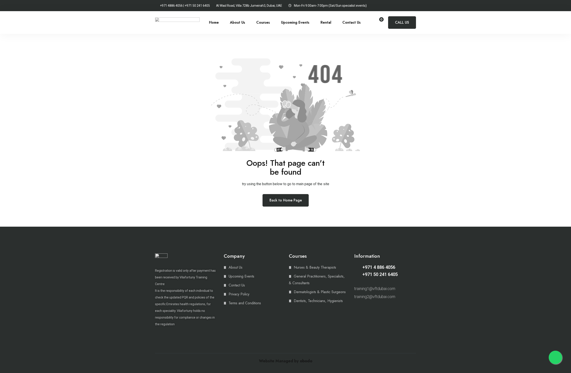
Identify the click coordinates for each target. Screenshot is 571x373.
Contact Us (351, 22)
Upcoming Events (295, 22)
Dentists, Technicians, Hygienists (318, 300)
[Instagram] (356, 308)
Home (214, 22)
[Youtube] (371, 308)
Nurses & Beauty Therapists (315, 267)
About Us (237, 22)
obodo (306, 361)
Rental (326, 22)
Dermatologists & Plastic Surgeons (320, 291)
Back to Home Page (285, 200)
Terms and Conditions (245, 303)
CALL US (402, 22)
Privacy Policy (239, 294)
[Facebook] (364, 308)
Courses (263, 22)
